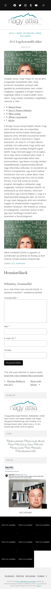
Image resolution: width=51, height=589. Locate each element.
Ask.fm (11, 120)
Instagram (30, 576)
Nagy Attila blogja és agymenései (26, 581)
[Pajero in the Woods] (34, 441)
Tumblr (40, 576)
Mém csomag (15, 113)
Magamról (25, 36)
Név (7, 326)
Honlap (7, 350)
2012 (13, 263)
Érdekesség (29, 33)
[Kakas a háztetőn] (15, 441)
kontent (20, 263)
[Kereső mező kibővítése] (43, 5)
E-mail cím (10, 338)
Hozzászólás (11, 298)
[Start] (11, 444)
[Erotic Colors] (17, 447)
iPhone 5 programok (18, 117)
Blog (11, 33)
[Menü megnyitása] (5, 5)
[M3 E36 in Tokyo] (24, 444)
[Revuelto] (36, 447)
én (38, 584)
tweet (39, 586)
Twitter (20, 576)
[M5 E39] (38, 444)
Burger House (15, 107)
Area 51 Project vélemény (20, 110)
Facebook (9, 576)
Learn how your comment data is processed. (23, 375)
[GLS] (27, 447)
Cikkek (18, 33)
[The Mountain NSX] (25, 451)
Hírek (38, 33)
